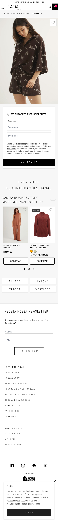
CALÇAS (43, 281)
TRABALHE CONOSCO (16, 383)
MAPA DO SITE (12, 405)
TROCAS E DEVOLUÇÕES (17, 400)
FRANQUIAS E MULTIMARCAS (20, 389)
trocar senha (13, 445)
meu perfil (11, 439)
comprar (15, 261)
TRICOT (15, 289)
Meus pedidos (13, 434)
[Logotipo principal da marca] (14, 7)
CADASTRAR (29, 351)
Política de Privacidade (30, 504)
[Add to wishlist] (53, 22)
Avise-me (29, 162)
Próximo (43, 269)
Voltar (14, 269)
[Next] (50, 99)
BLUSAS (15, 281)
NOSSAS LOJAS (13, 378)
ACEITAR (29, 512)
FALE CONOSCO (13, 411)
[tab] (24, 269)
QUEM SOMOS (12, 372)
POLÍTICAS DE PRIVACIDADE (20, 394)
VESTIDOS (43, 289)
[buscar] (50, 7)
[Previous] (8, 99)
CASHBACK (10, 417)
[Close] (55, 481)
